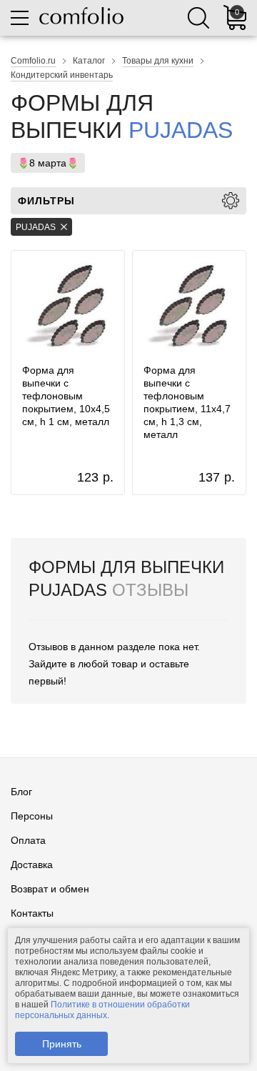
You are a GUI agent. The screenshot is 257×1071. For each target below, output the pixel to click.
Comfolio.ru (33, 61)
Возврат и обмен (50, 889)
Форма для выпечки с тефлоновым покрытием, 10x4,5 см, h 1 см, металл (66, 395)
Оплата (28, 840)
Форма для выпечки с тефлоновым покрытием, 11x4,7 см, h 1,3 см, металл (187, 402)
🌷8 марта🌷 (48, 163)
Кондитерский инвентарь (62, 75)
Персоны (32, 816)
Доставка (32, 864)
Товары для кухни (157, 61)
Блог (21, 791)
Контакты (32, 913)
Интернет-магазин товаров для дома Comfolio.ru (81, 15)
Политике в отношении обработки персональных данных (102, 1010)
